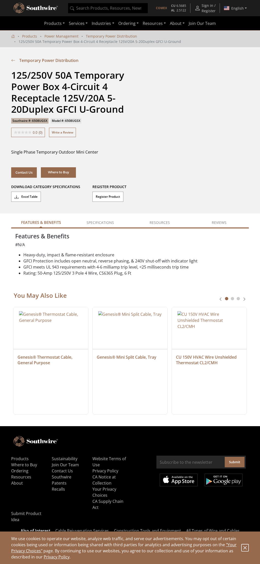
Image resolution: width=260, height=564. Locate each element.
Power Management (61, 36)
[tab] (226, 298)
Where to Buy (24, 465)
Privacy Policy (57, 557)
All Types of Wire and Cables (213, 531)
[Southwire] (36, 8)
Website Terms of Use (109, 462)
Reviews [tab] (219, 222)
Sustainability (64, 458)
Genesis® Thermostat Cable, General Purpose (45, 360)
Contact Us (23, 172)
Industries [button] (101, 23)
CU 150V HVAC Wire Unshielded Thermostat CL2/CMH (207, 360)
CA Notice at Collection (104, 480)
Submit (234, 462)
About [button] (176, 23)
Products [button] (53, 23)
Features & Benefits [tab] (41, 222)
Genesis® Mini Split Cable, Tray (126, 357)
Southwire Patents (61, 480)
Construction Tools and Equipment (147, 531)
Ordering (19, 471)
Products (29, 36)
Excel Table (29, 196)
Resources (21, 477)
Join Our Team (202, 23)
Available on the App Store (179, 480)
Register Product (108, 196)
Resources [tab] (160, 222)
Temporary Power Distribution (111, 36)
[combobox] (108, 8)
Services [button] (77, 23)
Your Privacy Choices (104, 492)
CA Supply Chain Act (107, 504)
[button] (58, 172)
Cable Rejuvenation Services (82, 531)
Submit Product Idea (26, 516)
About (17, 483)
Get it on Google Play (223, 480)
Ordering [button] (127, 23)
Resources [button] (153, 23)
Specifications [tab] (100, 222)
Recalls (58, 489)
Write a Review (62, 132)
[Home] (13, 36)
